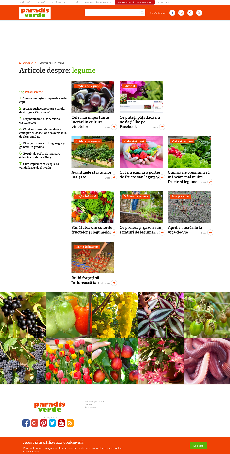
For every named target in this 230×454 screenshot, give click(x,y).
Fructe (115, 354)
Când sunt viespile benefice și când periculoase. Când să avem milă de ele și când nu (43, 133)
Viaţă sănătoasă (134, 141)
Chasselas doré (115, 312)
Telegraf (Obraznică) (161, 312)
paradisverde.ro (27, 63)
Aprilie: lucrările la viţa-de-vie (185, 230)
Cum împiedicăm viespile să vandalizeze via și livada (39, 165)
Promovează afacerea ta (135, 2)
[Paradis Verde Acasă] (35, 13)
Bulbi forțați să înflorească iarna (87, 280)
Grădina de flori (69, 354)
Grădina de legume (87, 86)
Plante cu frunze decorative (161, 307)
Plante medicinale (23, 307)
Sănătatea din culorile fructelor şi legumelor (92, 230)
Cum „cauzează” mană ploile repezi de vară (69, 313)
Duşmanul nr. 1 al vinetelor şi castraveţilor (39, 121)
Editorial (129, 86)
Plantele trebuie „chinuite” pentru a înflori (161, 359)
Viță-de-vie (59, 2)
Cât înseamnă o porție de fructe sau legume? (140, 175)
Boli (207, 307)
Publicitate (90, 407)
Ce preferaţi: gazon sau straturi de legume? (140, 230)
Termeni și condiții (95, 401)
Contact (163, 2)
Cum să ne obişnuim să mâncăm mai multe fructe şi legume (189, 177)
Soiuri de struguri (115, 307)
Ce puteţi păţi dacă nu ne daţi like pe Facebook (140, 122)
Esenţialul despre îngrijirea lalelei (69, 359)
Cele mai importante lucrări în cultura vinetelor (90, 122)
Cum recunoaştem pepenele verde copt (42, 100)
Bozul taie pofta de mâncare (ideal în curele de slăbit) (39, 155)
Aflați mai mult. (31, 451)
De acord (198, 445)
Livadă (41, 2)
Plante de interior (86, 247)
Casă (75, 2)
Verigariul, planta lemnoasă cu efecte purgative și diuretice (23, 313)
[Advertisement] (115, 40)
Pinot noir (23, 358)
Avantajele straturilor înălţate (92, 175)
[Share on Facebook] (107, 127)
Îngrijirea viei (180, 196)
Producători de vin (98, 2)
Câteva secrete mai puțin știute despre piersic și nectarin (115, 359)
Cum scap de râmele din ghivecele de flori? (207, 359)
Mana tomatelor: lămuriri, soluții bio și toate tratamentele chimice (207, 315)
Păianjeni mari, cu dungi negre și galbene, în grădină (42, 145)
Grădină (25, 2)
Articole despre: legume (52, 63)
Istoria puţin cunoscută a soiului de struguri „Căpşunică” (42, 110)
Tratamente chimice (69, 307)
